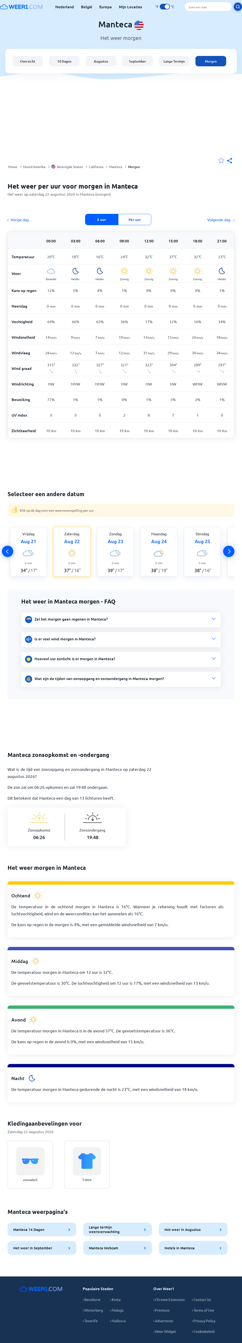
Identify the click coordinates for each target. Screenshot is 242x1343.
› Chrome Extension (169, 1299)
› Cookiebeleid (203, 1331)
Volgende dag (219, 219)
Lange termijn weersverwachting (104, 1229)
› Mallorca (118, 1320)
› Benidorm (91, 1299)
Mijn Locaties (130, 6)
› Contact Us (201, 1299)
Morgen (211, 61)
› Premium (161, 1310)
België (86, 6)
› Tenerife (90, 1320)
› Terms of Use (203, 1310)
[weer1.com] (21, 6)
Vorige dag (20, 219)
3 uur (101, 219)
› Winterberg (93, 1310)
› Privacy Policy (203, 1320)
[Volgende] (228, 551)
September (137, 61)
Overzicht (27, 61)
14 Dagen (64, 61)
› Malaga (117, 1310)
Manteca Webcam (103, 1248)
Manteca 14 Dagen (28, 1229)
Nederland (64, 6)
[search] (238, 7)
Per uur (135, 219)
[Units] (165, 6)
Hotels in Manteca (179, 1248)
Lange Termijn (174, 61)
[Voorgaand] (7, 551)
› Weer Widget (164, 1331)
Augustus (101, 61)
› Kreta (115, 1299)
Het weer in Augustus (182, 1229)
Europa (105, 6)
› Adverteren (163, 1320)
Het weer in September (32, 1248)
